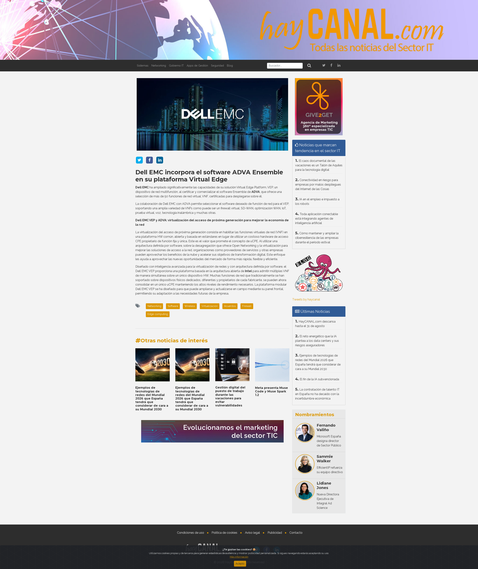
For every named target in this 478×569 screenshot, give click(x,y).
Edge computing (158, 314)
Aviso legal (252, 532)
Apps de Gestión (197, 65)
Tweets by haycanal (306, 299)
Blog (230, 65)
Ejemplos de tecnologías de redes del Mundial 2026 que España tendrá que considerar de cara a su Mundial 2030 (151, 398)
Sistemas (142, 65)
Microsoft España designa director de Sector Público (329, 441)
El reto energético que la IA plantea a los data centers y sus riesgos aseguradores (317, 340)
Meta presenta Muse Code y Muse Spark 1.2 (271, 391)
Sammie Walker (325, 458)
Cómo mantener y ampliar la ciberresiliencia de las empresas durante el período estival (317, 238)
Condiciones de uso (190, 532)
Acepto (240, 563)
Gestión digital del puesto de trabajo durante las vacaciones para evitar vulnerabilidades (230, 396)
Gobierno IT (176, 65)
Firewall (247, 306)
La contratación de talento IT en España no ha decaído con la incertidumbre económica (317, 394)
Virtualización (209, 306)
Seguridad (217, 65)
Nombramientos (314, 414)
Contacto (295, 532)
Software (173, 306)
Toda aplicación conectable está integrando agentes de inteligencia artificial (316, 218)
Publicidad (275, 532)
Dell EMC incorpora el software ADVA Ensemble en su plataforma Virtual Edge (209, 176)
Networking (158, 65)
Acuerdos (230, 306)
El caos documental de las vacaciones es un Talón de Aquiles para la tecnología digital (318, 165)
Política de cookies (224, 532)
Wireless (189, 306)
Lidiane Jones (324, 485)
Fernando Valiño (326, 427)
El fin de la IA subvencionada (319, 379)
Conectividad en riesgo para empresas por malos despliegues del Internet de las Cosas (318, 184)
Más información (239, 556)
